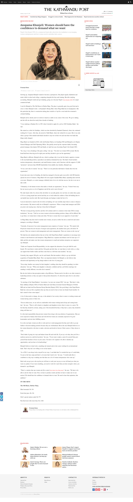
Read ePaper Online (90, 90)
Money (24, 2)
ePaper (45, 482)
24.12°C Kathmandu (109, 11)
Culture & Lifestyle (36, 2)
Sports (28, 2)
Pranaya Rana (24, 87)
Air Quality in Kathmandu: (107, 13)
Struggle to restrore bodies (55, 16)
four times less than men (56, 370)
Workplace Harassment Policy (26, 485)
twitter (1, 396)
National (5, 2)
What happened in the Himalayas (73, 16)
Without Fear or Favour (66, 13)
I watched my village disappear (38, 16)
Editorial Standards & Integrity (26, 484)
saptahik (96, 489)
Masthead (22, 482)
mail (1, 399)
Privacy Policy (23, 487)
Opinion (19, 2)
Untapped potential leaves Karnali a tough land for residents (92, 27)
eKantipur (93, 489)
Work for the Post (71, 485)
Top (130, 490)
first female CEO (68, 100)
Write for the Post (71, 480)
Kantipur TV (107, 489)
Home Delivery (47, 480)
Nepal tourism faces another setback (94, 16)
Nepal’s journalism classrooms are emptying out (93, 36)
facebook (1, 393)
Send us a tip (70, 487)
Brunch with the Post (26, 21)
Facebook (94, 482)
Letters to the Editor (72, 482)
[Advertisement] (50, 431)
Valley (14, 2)
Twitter (93, 480)
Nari (102, 489)
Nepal (99, 489)
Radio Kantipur (105, 489)
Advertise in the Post (72, 484)
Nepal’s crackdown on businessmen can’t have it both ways (93, 54)
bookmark (79, 85)
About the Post (23, 480)
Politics (10, 2)
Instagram (94, 484)
